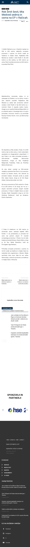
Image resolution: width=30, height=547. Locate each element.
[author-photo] (15, 298)
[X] (7, 24)
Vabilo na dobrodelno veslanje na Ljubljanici (13, 509)
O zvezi (6, 475)
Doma (3, 6)
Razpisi (6, 470)
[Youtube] (3, 543)
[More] (18, 24)
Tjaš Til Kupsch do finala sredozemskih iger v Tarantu (18, 327)
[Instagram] (3, 533)
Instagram (8, 533)
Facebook (8, 528)
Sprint (7, 8)
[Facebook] (3, 24)
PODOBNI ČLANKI (7, 308)
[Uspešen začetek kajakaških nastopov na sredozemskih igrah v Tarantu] (6, 335)
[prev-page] (3, 341)
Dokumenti (8, 473)
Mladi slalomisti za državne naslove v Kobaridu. (7, 281)
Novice (7, 6)
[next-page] (5, 341)
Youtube (8, 542)
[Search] (27, 2)
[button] (3, 2)
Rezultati (7, 467)
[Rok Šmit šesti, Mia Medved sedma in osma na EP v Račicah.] (15, 80)
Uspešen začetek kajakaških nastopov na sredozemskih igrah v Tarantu (19, 334)
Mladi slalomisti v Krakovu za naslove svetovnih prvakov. (23, 281)
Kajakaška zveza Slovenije (11, 20)
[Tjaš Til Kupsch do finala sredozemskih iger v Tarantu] (6, 327)
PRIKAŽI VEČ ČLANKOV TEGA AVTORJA (13, 310)
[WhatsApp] (11, 24)
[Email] (14, 24)
